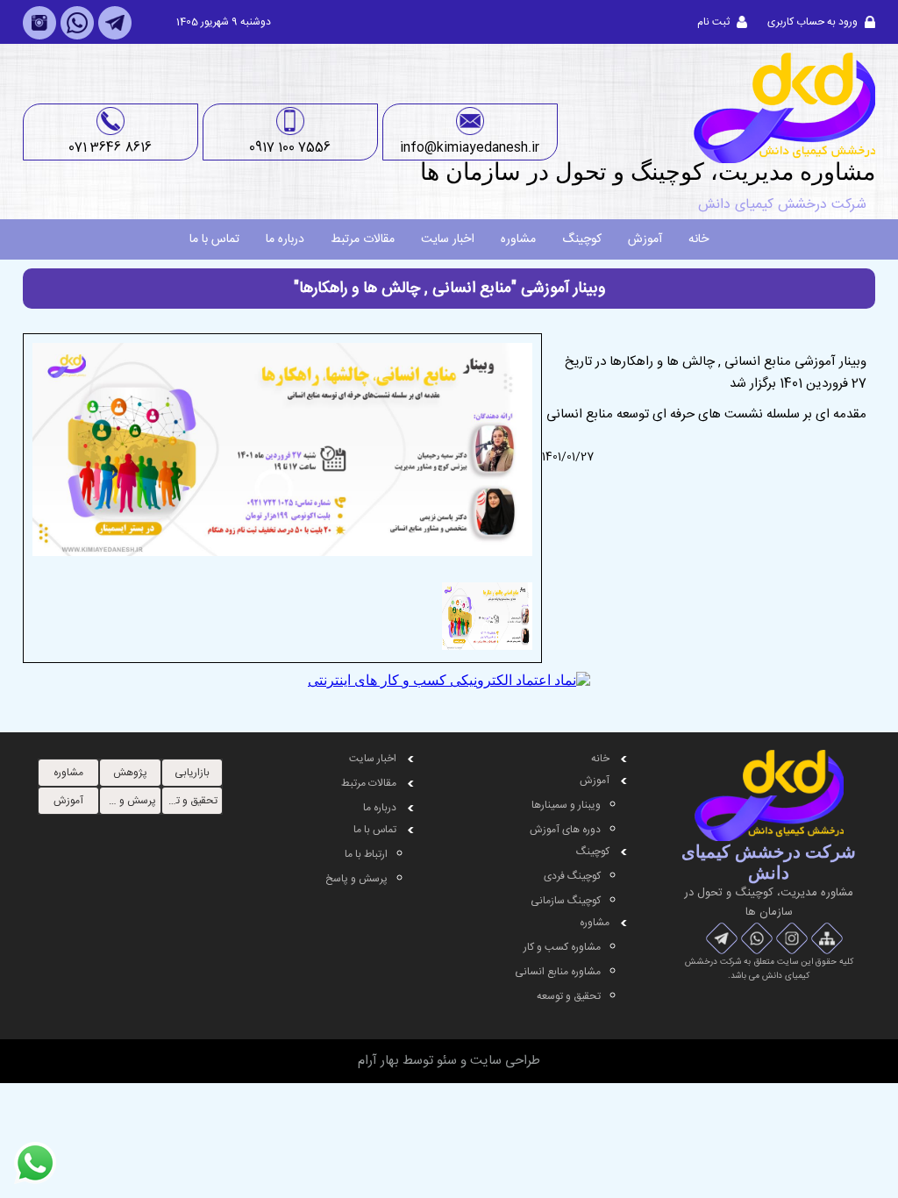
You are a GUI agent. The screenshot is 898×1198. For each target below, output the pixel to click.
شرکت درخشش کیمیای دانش (782, 205)
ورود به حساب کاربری (812, 22)
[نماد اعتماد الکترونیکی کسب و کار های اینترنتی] (449, 680)
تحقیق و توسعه (569, 996)
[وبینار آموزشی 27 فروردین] (282, 568)
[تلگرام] (115, 37)
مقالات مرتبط (363, 239)
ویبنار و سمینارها (566, 805)
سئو (447, 1061)
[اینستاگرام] (39, 37)
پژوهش (130, 772)
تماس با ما (214, 239)
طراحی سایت (505, 1061)
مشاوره (518, 239)
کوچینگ (582, 239)
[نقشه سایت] (827, 938)
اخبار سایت (447, 239)
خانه (698, 239)
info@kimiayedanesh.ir (469, 148)
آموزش (645, 239)
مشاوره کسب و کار (562, 947)
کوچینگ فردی (572, 876)
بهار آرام (378, 1061)
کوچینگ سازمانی (566, 900)
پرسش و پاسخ (356, 879)
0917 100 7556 (290, 148)
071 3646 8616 (110, 148)
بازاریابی (192, 772)
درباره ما (285, 239)
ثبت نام (713, 22)
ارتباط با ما (366, 854)
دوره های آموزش (565, 829)
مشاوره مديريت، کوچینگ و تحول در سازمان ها (647, 172)
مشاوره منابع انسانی (558, 972)
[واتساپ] (77, 37)
